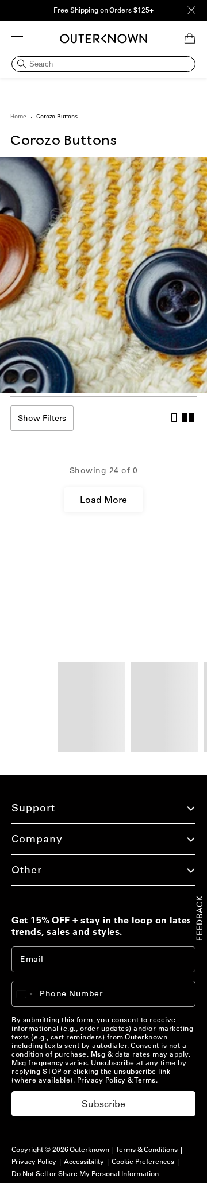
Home (18, 116)
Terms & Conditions (147, 1149)
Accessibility (84, 1161)
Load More (103, 499)
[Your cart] (189, 38)
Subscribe (103, 1103)
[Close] (191, 10)
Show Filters (42, 418)
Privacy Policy (101, 1080)
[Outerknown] (103, 38)
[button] (17, 38)
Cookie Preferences (143, 1161)
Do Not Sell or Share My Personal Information (85, 1173)
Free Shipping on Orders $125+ (103, 10)
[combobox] (30, 993)
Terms (145, 1080)
